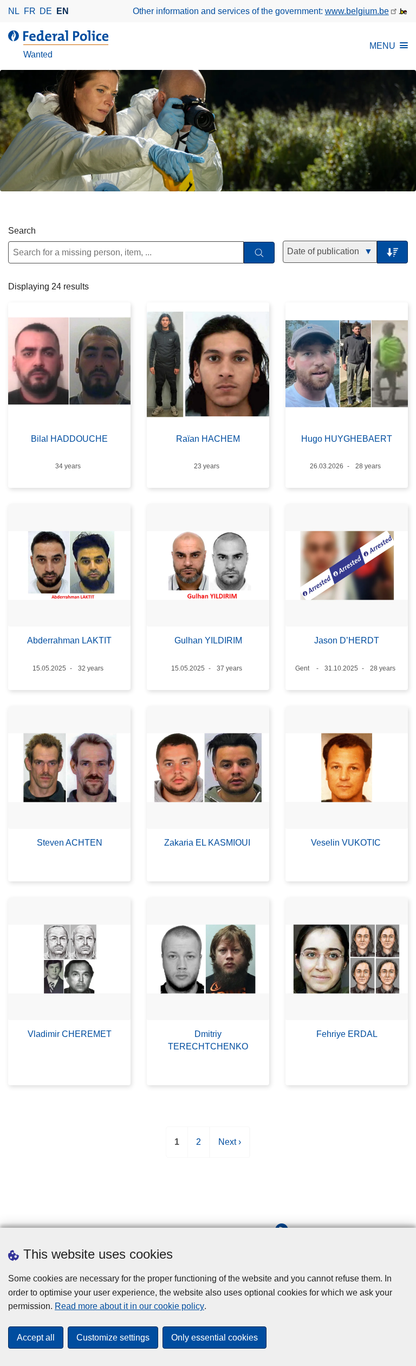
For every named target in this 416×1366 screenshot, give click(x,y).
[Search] (259, 253)
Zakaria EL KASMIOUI (208, 842)
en (62, 11)
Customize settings (113, 1337)
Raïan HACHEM (208, 438)
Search (22, 230)
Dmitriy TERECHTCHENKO (208, 1040)
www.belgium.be (357, 11)
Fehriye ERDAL (347, 1034)
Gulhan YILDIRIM (208, 640)
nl (14, 11)
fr (30, 11)
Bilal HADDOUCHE (69, 438)
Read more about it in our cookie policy (129, 1306)
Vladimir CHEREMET (70, 1034)
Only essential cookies (214, 1337)
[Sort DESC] (392, 252)
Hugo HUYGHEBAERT (346, 438)
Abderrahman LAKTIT (69, 640)
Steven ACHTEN (69, 842)
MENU (382, 45)
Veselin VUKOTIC (347, 842)
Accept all (36, 1337)
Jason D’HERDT (346, 640)
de (46, 11)
